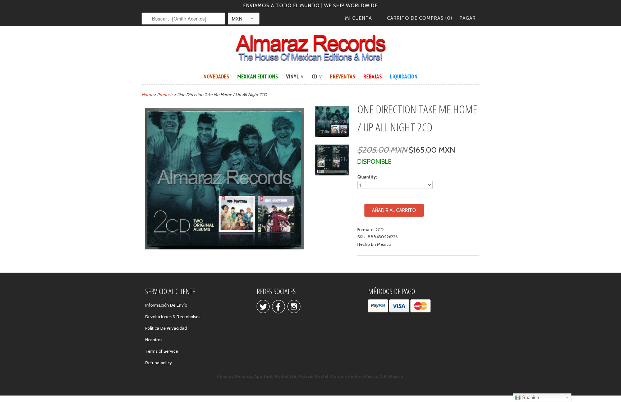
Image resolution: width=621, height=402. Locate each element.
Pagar (468, 18)
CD (317, 76)
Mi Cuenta (358, 18)
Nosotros (153, 339)
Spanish (530, 397)
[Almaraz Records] (310, 48)
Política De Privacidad (166, 328)
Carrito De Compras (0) (419, 18)
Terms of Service (161, 351)
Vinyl (294, 76)
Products (165, 94)
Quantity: (367, 177)
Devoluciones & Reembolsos (172, 316)
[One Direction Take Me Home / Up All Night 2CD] (332, 122)
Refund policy (158, 362)
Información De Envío (166, 305)
